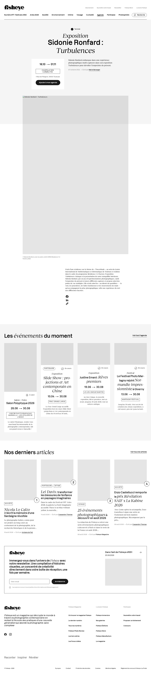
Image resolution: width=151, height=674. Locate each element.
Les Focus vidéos (74, 641)
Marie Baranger (94, 70)
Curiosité (90, 15)
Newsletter (117, 8)
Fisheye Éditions (102, 626)
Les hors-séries (73, 636)
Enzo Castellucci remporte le (130, 499)
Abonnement (89, 8)
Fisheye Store (129, 8)
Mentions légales (110, 668)
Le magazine (100, 641)
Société (45, 15)
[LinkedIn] (93, 300)
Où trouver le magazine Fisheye (79, 615)
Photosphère (124, 15)
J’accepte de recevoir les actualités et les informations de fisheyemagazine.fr (35, 587)
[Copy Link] (93, 303)
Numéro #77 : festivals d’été (15, 15)
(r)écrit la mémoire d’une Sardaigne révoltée (19, 512)
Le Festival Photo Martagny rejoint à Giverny (130, 383)
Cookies (97, 668)
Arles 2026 (34, 15)
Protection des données (83, 668)
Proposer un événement (132, 620)
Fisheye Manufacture (103, 636)
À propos (58, 668)
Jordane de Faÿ (27, 532)
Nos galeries (100, 620)
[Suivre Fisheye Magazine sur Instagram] (10, 634)
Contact (68, 668)
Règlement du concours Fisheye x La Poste (134, 668)
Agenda (100, 15)
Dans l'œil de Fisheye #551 (118, 552)
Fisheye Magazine (102, 534)
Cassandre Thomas (65, 514)
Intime (70, 15)
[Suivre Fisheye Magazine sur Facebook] (5, 634)
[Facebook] (93, 296)
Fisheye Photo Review (76, 631)
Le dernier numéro (75, 620)
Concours (127, 626)
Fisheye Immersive (103, 615)
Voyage (80, 15)
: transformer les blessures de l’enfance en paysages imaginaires (57, 495)
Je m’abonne (60, 581)
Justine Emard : (94, 379)
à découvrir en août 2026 (92, 513)
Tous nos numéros (74, 626)
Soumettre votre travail (104, 8)
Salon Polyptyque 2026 (20, 403)
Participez (111, 15)
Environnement (58, 15)
